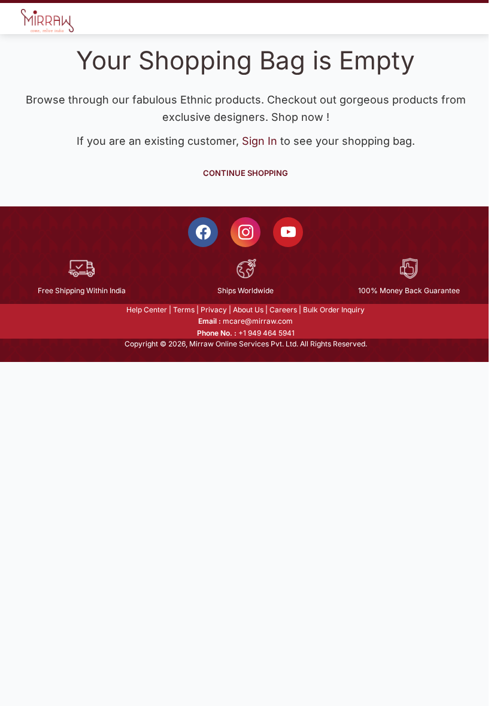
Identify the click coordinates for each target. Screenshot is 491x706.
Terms (184, 309)
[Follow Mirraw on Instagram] (245, 232)
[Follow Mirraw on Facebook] (203, 232)
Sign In (261, 141)
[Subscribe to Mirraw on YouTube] (288, 232)
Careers (283, 309)
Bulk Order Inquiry (334, 309)
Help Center (146, 309)
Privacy (214, 309)
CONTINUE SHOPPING (245, 173)
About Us (248, 309)
